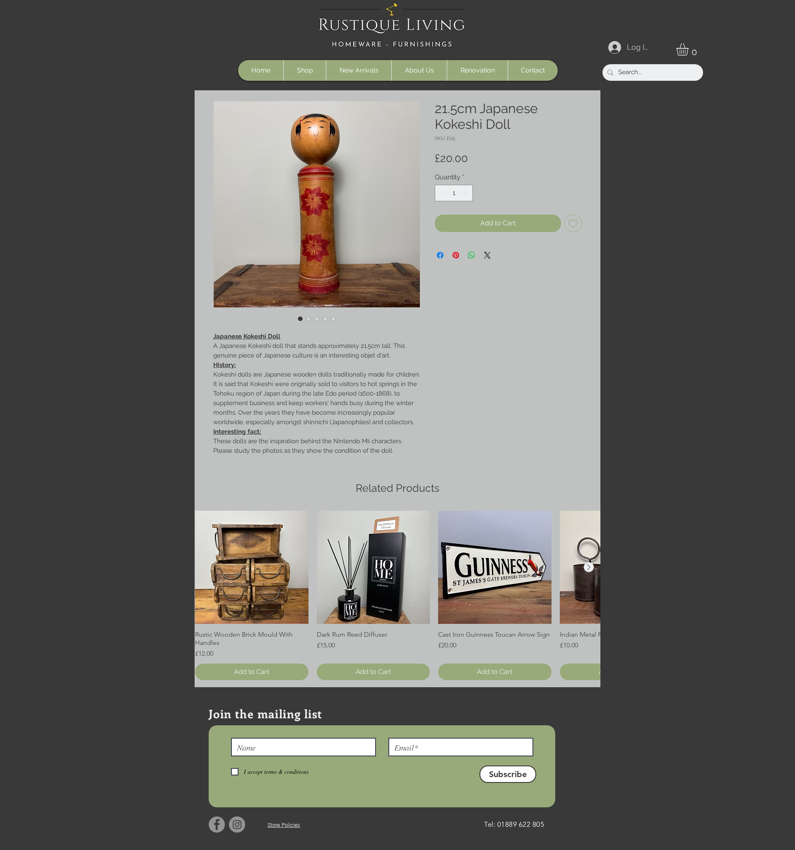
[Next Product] (589, 567)
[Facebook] (217, 824)
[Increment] (466, 193)
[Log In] (613, 47)
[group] (397, 595)
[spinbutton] (454, 193)
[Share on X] (487, 255)
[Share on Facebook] (440, 255)
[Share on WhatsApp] (472, 255)
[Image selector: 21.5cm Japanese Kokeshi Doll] (300, 318)
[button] (689, 49)
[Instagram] (237, 824)
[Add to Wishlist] (573, 223)
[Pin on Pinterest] (456, 255)
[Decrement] (442, 193)
